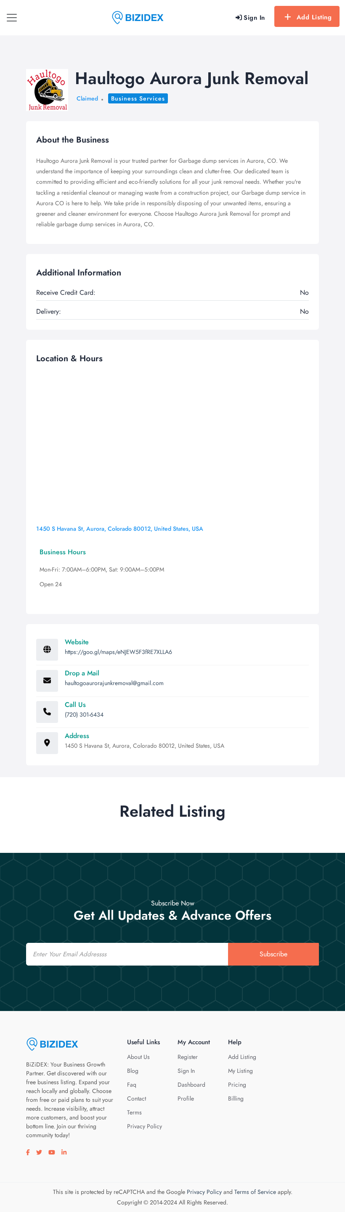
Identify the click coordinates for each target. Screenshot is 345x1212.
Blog (132, 1070)
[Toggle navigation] (11, 17)
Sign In (186, 1070)
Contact (136, 1098)
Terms (134, 1112)
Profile (186, 1098)
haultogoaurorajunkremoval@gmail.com (114, 683)
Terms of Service (255, 1192)
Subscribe (273, 954)
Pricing (237, 1084)
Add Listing (314, 17)
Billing (236, 1098)
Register (188, 1057)
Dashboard (191, 1084)
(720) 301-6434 (84, 714)
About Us (138, 1057)
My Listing (240, 1070)
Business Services (138, 98)
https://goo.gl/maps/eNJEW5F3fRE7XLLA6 (118, 652)
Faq (131, 1084)
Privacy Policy (144, 1126)
